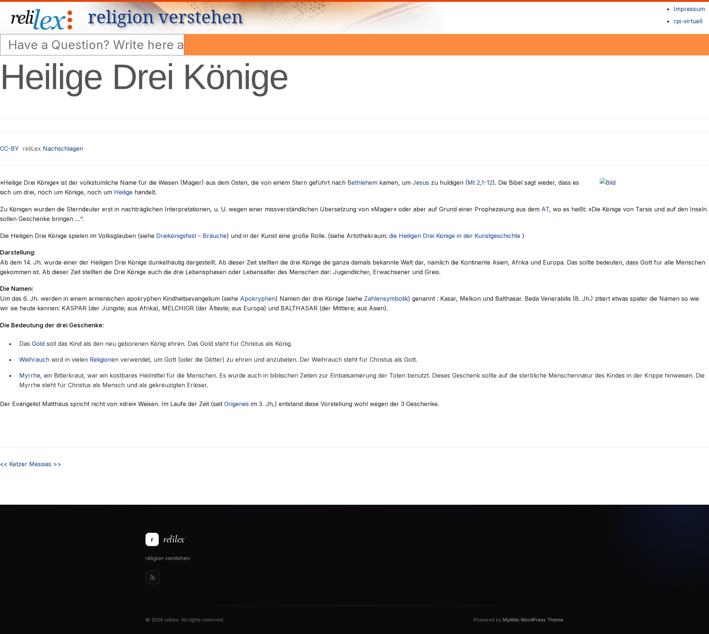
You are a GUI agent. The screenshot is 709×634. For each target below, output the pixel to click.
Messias (45, 464)
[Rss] (152, 577)
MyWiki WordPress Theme (533, 620)
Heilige (123, 192)
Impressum (689, 9)
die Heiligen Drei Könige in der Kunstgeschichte (454, 235)
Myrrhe (29, 375)
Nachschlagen (63, 148)
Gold (38, 343)
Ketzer (13, 464)
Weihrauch (34, 359)
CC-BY (9, 148)
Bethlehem (362, 182)
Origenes (236, 404)
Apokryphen (257, 298)
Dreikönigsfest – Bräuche (191, 235)
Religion (101, 359)
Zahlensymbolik (386, 298)
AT (545, 209)
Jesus (420, 182)
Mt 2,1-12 (480, 182)
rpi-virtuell (688, 21)
